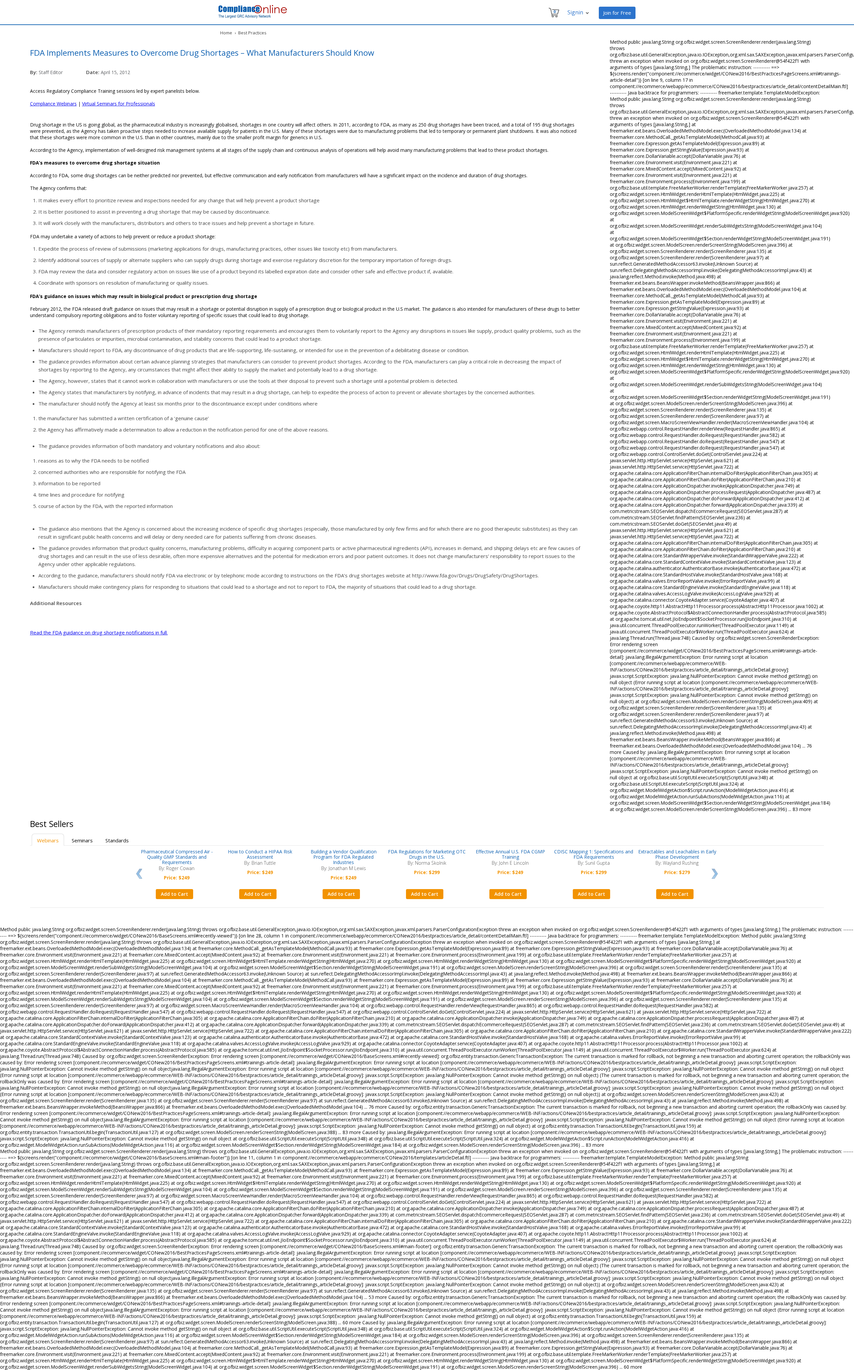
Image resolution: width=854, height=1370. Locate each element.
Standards (117, 840)
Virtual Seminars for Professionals (118, 103)
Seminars (82, 840)
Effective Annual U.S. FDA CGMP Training (510, 854)
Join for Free (617, 12)
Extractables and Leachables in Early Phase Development (677, 854)
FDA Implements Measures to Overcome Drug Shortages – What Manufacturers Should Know (202, 52)
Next (715, 874)
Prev (139, 874)
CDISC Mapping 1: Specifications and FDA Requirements (593, 854)
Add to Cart (174, 894)
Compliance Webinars (53, 103)
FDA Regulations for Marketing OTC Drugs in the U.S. (427, 854)
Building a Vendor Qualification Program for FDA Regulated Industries (344, 856)
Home (226, 33)
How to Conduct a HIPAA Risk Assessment (260, 854)
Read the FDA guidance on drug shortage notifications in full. (99, 632)
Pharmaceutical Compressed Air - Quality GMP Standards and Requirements (177, 856)
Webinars (48, 840)
